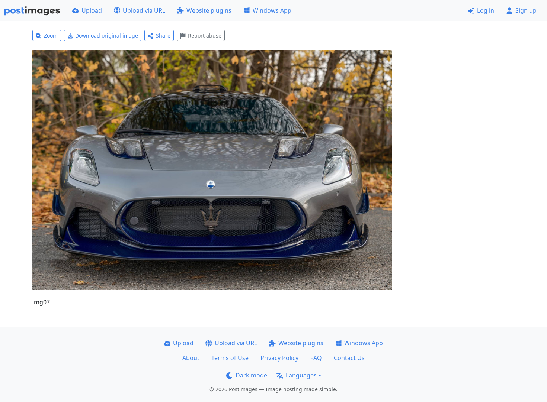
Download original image (106, 35)
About (190, 358)
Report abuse (204, 35)
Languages (301, 375)
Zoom (51, 35)
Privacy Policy (279, 358)
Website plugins (208, 10)
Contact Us (349, 358)
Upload (91, 10)
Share (163, 35)
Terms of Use (230, 358)
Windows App (272, 10)
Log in (485, 10)
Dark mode (251, 375)
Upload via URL (144, 10)
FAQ (316, 358)
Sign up (526, 10)
